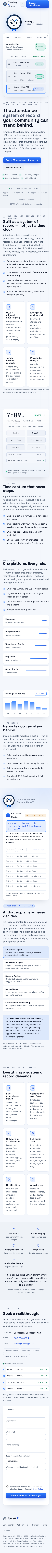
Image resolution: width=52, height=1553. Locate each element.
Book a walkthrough (35, 4)
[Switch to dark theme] (22, 4)
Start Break (15, 447)
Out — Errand (36, 440)
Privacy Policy (37, 1489)
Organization (11, 1421)
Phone (12, 1445)
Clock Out (36, 433)
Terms (44, 1525)
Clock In (16, 433)
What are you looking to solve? (22, 1467)
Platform (20, 1525)
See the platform (13, 167)
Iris (28, 1525)
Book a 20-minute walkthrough (22, 160)
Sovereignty (8, 1525)
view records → (39, 850)
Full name (10, 1410)
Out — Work (16, 440)
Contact (6, 1531)
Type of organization (18, 1456)
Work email (10, 1432)
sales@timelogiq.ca (24, 1343)
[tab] (26, 952)
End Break (36, 447)
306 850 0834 (21, 1338)
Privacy (35, 1525)
